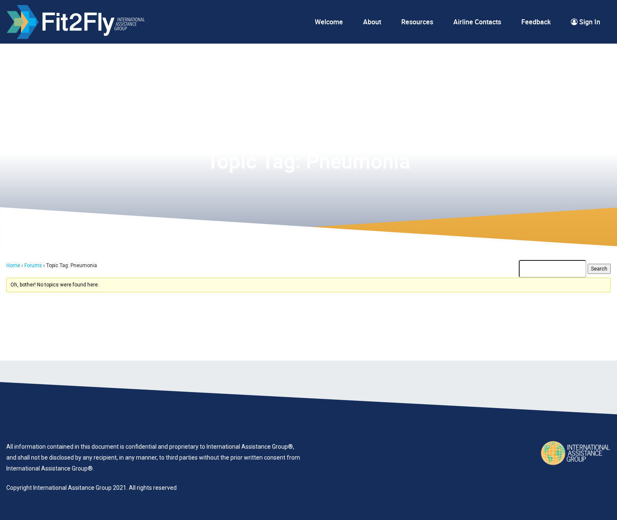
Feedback (536, 21)
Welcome (329, 21)
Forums (33, 265)
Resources (417, 21)
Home (13, 265)
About (372, 21)
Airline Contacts (477, 21)
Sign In (589, 21)
